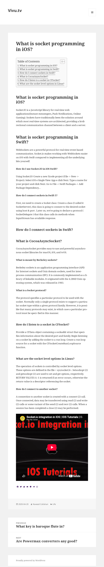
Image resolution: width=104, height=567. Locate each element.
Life (54, 504)
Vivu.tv (15, 10)
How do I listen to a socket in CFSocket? (40, 80)
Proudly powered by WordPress (30, 560)
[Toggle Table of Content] (61, 61)
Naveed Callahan (40, 504)
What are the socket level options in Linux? (42, 83)
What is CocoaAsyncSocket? (34, 76)
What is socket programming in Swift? (39, 69)
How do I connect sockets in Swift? (37, 72)
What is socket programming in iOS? (38, 65)
